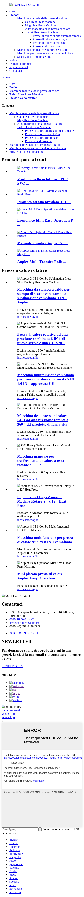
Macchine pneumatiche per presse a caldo (42, 49)
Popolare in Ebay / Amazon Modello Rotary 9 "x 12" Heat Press (41, 501)
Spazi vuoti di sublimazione (34, 56)
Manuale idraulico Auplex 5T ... (42, 243)
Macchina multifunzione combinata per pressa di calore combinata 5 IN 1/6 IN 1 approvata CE (45, 379)
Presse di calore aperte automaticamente (57, 35)
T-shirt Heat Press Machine (41, 32)
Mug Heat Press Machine (40, 25)
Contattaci (15, 70)
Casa (12, 11)
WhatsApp (8, 713)
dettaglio (33, 316)
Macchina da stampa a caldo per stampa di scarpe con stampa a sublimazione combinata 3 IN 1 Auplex (43, 295)
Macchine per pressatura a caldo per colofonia (45, 53)
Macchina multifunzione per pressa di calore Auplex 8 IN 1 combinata (45, 540)
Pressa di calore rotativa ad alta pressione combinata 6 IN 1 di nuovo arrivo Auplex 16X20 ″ (42, 338)
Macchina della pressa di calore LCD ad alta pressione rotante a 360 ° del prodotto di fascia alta (42, 420)
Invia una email (11, 710)
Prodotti (14, 14)
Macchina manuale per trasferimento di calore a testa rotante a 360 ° (40, 460)
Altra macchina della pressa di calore (47, 28)
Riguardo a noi (18, 67)
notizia (13, 60)
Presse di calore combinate (49, 42)
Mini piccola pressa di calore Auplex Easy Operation (40, 576)
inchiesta (22, 316)
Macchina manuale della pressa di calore (42, 18)
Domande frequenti (21, 63)
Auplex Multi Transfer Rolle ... (41, 262)
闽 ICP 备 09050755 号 (24, 633)
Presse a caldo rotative (46, 46)
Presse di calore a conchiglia (50, 39)
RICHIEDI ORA (12, 666)
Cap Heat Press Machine (40, 21)
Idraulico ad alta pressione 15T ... (44, 202)
